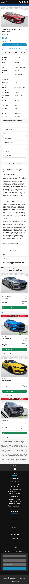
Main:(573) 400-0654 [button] (15, 501)
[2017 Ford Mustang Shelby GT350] (14, 366)
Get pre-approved (14, 530)
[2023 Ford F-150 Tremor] (14, 408)
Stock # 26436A (5, 420)
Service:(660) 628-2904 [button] (15, 491)
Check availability (9, 307)
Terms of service (14, 541)
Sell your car (14, 527)
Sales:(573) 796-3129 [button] (15, 503)
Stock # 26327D (5, 336)
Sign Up (14, 568)
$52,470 (4, 302)
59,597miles (24, 340)
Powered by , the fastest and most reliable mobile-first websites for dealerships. (14, 577)
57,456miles (24, 423)
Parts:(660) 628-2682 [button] (15, 493)
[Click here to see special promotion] (14, 5)
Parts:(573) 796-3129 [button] (15, 506)
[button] (20, 2)
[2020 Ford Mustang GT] (14, 325)
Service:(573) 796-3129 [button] (15, 505)
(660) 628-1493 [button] (15, 481)
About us (14, 519)
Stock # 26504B (5, 295)
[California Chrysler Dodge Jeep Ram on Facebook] (14, 469)
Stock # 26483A (5, 378)
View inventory (14, 516)
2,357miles (24, 298)
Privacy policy (14, 538)
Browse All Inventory (14, 44)
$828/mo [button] (24, 386)
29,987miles (24, 382)
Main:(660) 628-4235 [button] (15, 489)
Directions (14, 523)
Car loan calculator (14, 534)
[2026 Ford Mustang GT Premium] (14, 283)
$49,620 (4, 427)
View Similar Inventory (14, 48)
